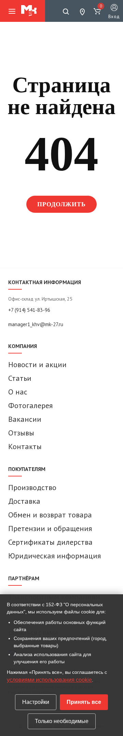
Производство (32, 487)
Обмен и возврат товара (50, 514)
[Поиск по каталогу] (66, 11)
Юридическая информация (54, 555)
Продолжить (61, 204)
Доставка (24, 501)
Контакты (25, 446)
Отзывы (21, 433)
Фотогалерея (30, 405)
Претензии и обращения (50, 528)
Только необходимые (61, 721)
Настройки (35, 702)
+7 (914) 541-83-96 (29, 310)
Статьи (19, 378)
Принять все (84, 702)
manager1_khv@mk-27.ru (35, 324)
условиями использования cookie (49, 680)
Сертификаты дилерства (50, 542)
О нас (17, 392)
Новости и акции (37, 364)
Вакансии (24, 419)
